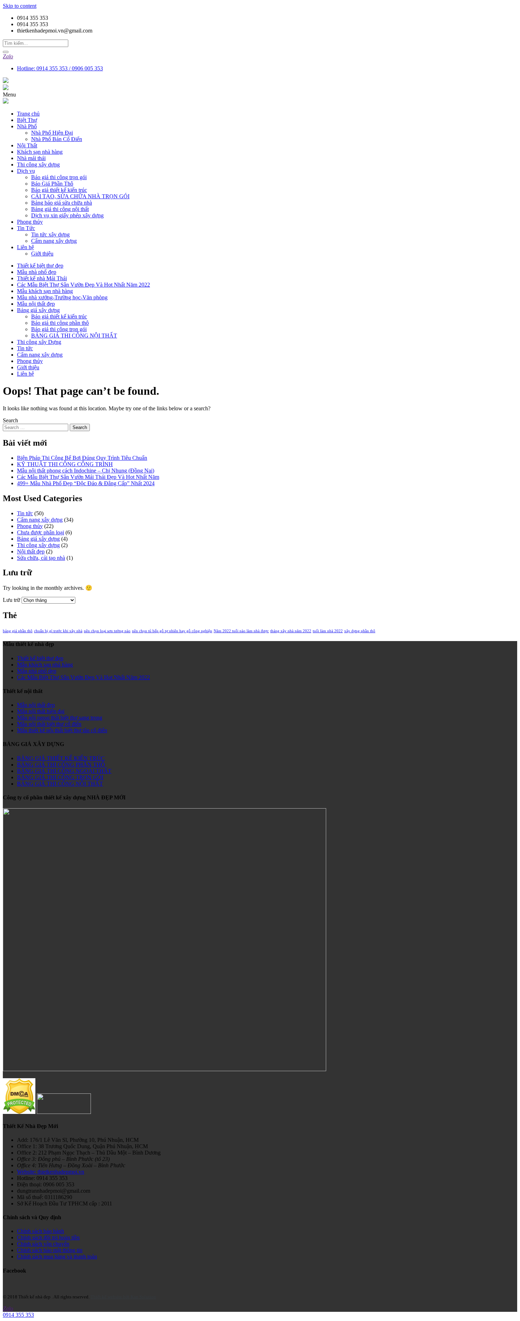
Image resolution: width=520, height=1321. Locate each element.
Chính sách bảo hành (40, 1231)
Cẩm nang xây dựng (54, 241)
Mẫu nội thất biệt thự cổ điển (49, 724)
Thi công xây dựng (38, 165)
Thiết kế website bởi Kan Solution (123, 1296)
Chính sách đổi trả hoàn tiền (48, 1237)
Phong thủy (30, 222)
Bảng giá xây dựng (38, 310)
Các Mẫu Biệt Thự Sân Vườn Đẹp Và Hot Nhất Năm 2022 (83, 285)
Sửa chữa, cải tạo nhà (41, 558)
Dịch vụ (26, 171)
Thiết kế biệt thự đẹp (40, 266)
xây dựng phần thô (359, 631)
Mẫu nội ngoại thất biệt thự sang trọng (59, 718)
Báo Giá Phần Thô (52, 184)
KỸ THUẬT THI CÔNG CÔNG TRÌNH (65, 464)
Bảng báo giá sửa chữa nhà (61, 203)
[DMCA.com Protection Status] (19, 1112)
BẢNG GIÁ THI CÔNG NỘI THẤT (74, 336)
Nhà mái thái (31, 158)
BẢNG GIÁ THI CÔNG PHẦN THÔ (61, 765)
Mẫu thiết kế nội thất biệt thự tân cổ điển (62, 730)
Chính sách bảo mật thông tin (49, 1250)
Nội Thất (27, 145)
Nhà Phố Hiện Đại (52, 133)
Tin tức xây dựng (50, 234)
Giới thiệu (42, 254)
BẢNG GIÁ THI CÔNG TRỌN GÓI (60, 777)
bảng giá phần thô (18, 631)
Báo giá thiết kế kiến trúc (59, 190)
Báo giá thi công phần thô (60, 323)
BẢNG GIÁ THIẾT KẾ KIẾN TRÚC (61, 758)
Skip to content (19, 6)
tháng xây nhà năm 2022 (290, 631)
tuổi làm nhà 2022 (328, 631)
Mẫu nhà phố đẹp (36, 272)
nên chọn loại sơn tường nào (107, 631)
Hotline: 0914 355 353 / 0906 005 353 (60, 68)
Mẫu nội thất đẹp (36, 304)
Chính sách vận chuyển (43, 1244)
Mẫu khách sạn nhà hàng (45, 291)
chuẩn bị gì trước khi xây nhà (58, 631)
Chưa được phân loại (40, 532)
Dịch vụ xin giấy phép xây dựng (67, 215)
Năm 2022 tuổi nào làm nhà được (241, 631)
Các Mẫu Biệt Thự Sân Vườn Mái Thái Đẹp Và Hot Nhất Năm (88, 477)
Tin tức (25, 348)
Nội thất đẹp (31, 551)
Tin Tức (26, 228)
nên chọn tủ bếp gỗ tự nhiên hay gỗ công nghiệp (172, 631)
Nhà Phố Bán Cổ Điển (56, 139)
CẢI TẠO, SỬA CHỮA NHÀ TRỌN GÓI (80, 196)
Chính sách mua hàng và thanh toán (57, 1257)
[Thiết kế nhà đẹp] (5, 81)
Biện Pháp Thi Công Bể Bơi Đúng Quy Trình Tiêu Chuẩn (82, 458)
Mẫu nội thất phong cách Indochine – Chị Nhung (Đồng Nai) (85, 471)
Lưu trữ (11, 600)
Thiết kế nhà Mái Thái (42, 278)
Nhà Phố (27, 126)
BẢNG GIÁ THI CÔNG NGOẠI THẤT (64, 771)
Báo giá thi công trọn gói (59, 177)
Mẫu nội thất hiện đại (40, 711)
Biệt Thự (27, 120)
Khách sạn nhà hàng (40, 152)
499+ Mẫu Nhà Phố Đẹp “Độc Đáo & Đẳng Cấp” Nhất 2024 (86, 483)
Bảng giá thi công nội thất (60, 209)
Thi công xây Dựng (39, 342)
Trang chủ (28, 114)
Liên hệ (25, 247)
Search (10, 420)
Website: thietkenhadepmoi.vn (50, 1172)
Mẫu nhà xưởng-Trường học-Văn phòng (62, 297)
